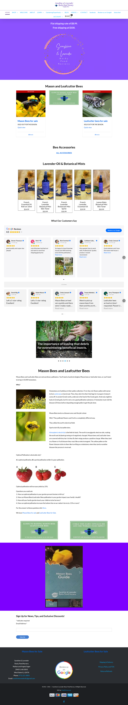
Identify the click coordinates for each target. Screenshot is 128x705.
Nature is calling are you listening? (60, 345)
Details (31, 134)
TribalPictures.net (66, 690)
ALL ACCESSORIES (64, 153)
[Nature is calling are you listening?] (64, 338)
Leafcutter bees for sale (96, 121)
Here (44, 508)
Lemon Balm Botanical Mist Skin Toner (83, 204)
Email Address (21, 624)
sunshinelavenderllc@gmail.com (24, 678)
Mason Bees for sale (28, 121)
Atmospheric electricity (57, 432)
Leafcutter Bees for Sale (47, 513)
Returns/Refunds (106, 671)
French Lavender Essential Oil (64, 204)
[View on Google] (8, 241)
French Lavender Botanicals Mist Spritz (45, 205)
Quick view (21, 127)
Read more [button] (58, 255)
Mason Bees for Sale (32, 651)
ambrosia (58, 394)
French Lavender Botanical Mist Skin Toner (26, 205)
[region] (64, 576)
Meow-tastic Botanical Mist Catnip (101, 204)
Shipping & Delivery (106, 662)
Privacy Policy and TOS (106, 667)
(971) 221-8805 (24, 675)
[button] (19, 191)
